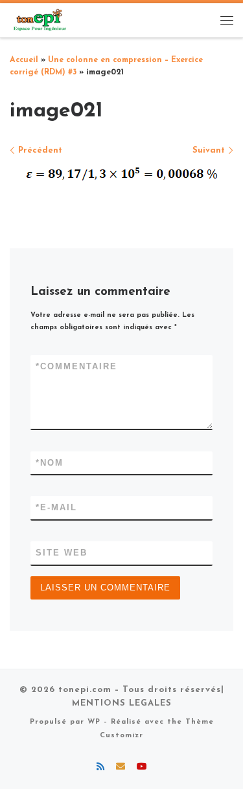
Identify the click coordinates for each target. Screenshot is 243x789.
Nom (50, 463)
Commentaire (76, 366)
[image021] (122, 174)
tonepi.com (84, 690)
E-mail (56, 507)
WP (93, 722)
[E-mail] (120, 768)
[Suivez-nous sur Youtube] (142, 768)
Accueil (24, 60)
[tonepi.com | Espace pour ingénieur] (39, 19)
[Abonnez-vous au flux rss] (100, 768)
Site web (61, 552)
